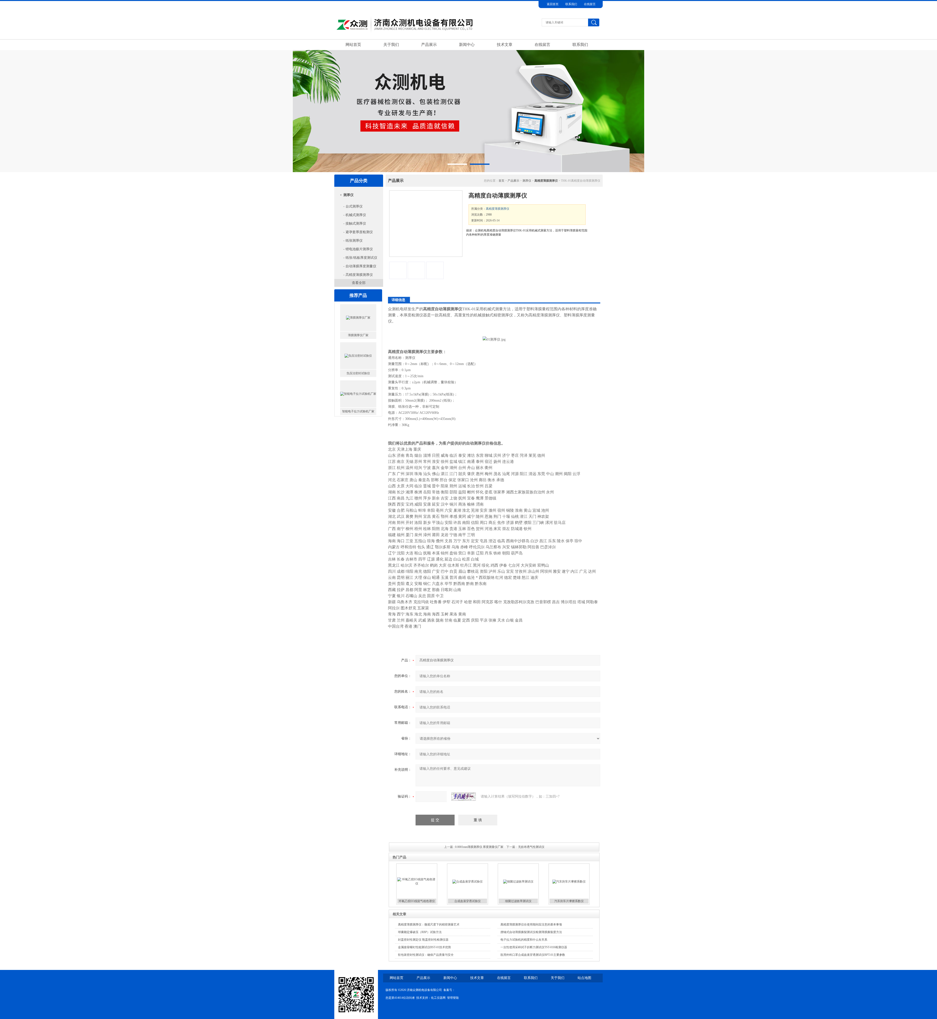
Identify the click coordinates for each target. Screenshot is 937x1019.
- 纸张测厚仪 (353, 240)
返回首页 (553, 4)
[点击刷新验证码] (463, 796)
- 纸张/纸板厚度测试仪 (360, 258)
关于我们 (391, 44)
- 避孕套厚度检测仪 (358, 232)
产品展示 (429, 44)
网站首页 (353, 44)
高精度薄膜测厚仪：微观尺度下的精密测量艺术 (428, 924)
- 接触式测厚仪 (354, 223)
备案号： (449, 990)
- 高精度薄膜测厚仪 (358, 275)
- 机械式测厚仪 (354, 215)
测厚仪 (348, 195)
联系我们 (571, 4)
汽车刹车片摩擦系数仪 (569, 901)
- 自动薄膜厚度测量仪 (359, 266)
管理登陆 (453, 997)
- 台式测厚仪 (353, 206)
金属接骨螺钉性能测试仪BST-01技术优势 (424, 947)
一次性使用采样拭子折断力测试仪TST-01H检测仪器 (533, 947)
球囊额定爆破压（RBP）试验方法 (420, 932)
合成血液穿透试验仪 (467, 901)
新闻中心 (467, 44)
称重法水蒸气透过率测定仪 (358, 411)
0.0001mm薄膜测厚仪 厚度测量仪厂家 (479, 847)
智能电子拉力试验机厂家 (358, 373)
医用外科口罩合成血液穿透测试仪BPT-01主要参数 (532, 955)
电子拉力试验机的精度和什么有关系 (523, 939)
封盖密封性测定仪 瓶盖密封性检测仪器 (423, 939)
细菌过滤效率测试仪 (518, 901)
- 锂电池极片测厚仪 (358, 249)
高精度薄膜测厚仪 (497, 208)
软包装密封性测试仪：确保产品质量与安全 (426, 955)
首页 (501, 180)
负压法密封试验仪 (358, 335)
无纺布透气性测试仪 (531, 847)
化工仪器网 (438, 997)
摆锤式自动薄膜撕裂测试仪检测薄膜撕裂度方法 (531, 932)
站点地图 (584, 978)
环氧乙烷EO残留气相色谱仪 (417, 901)
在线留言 (590, 4)
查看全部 (359, 283)
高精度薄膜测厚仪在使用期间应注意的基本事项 (531, 924)
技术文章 (504, 44)
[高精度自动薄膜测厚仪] (425, 224)
